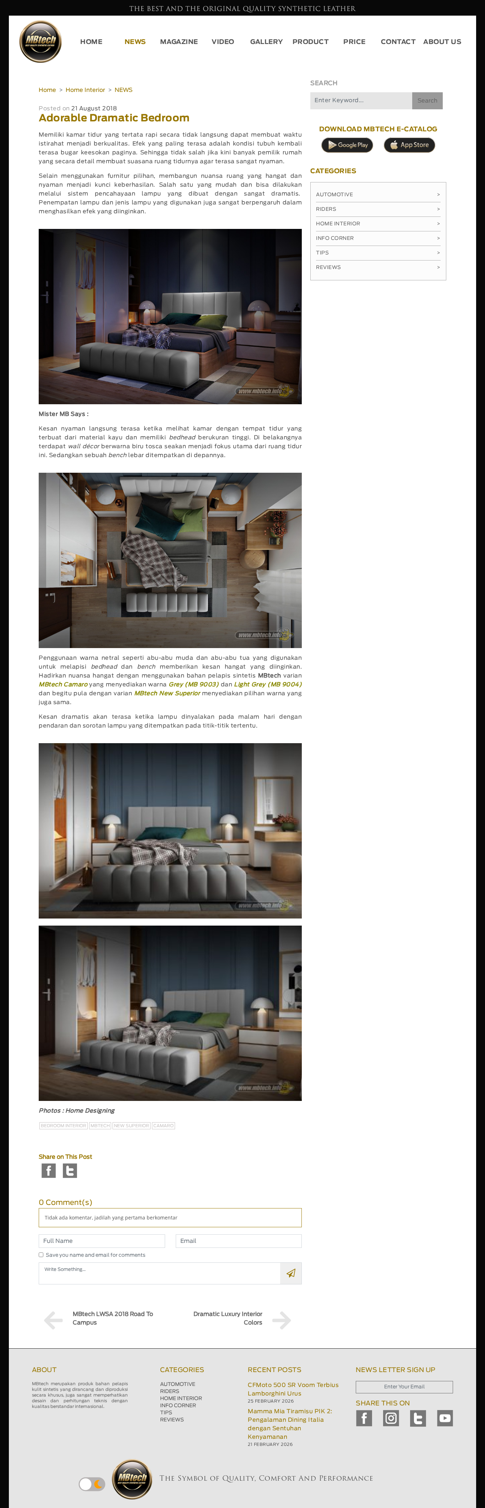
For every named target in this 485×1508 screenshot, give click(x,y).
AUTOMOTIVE (177, 1384)
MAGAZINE (179, 42)
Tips (378, 253)
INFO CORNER (178, 1405)
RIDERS (169, 1391)
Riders (378, 209)
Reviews (378, 267)
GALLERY (266, 42)
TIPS (166, 1412)
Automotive (378, 194)
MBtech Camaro (64, 684)
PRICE (354, 42)
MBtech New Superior (168, 693)
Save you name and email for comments (96, 1255)
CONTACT (398, 42)
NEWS (135, 42)
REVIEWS (172, 1419)
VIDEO (223, 42)
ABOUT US (442, 42)
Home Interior (85, 90)
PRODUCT (311, 42)
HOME (91, 42)
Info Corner (378, 238)
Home (47, 90)
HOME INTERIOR (181, 1398)
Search (427, 101)
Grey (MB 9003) (195, 684)
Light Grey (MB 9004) (268, 684)
